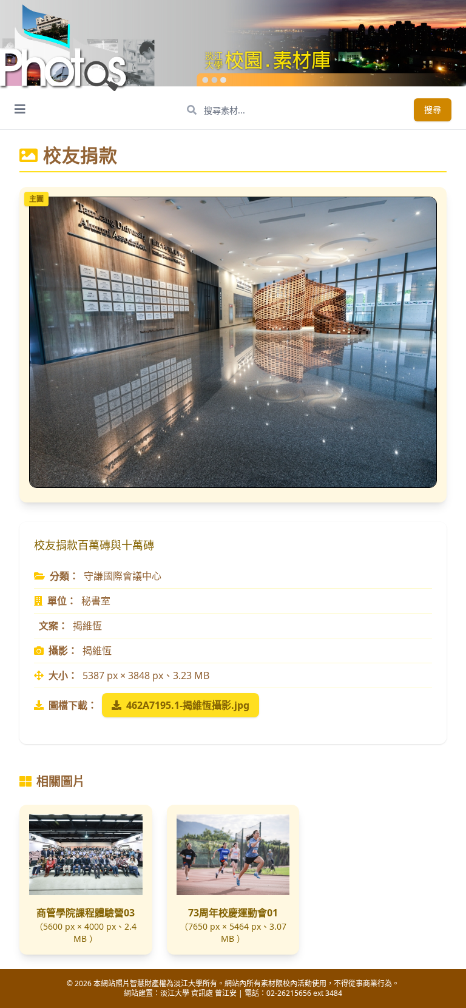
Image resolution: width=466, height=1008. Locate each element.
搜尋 (432, 109)
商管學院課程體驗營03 (85, 912)
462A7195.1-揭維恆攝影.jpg (187, 705)
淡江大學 (174, 993)
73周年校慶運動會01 (233, 912)
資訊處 (202, 993)
